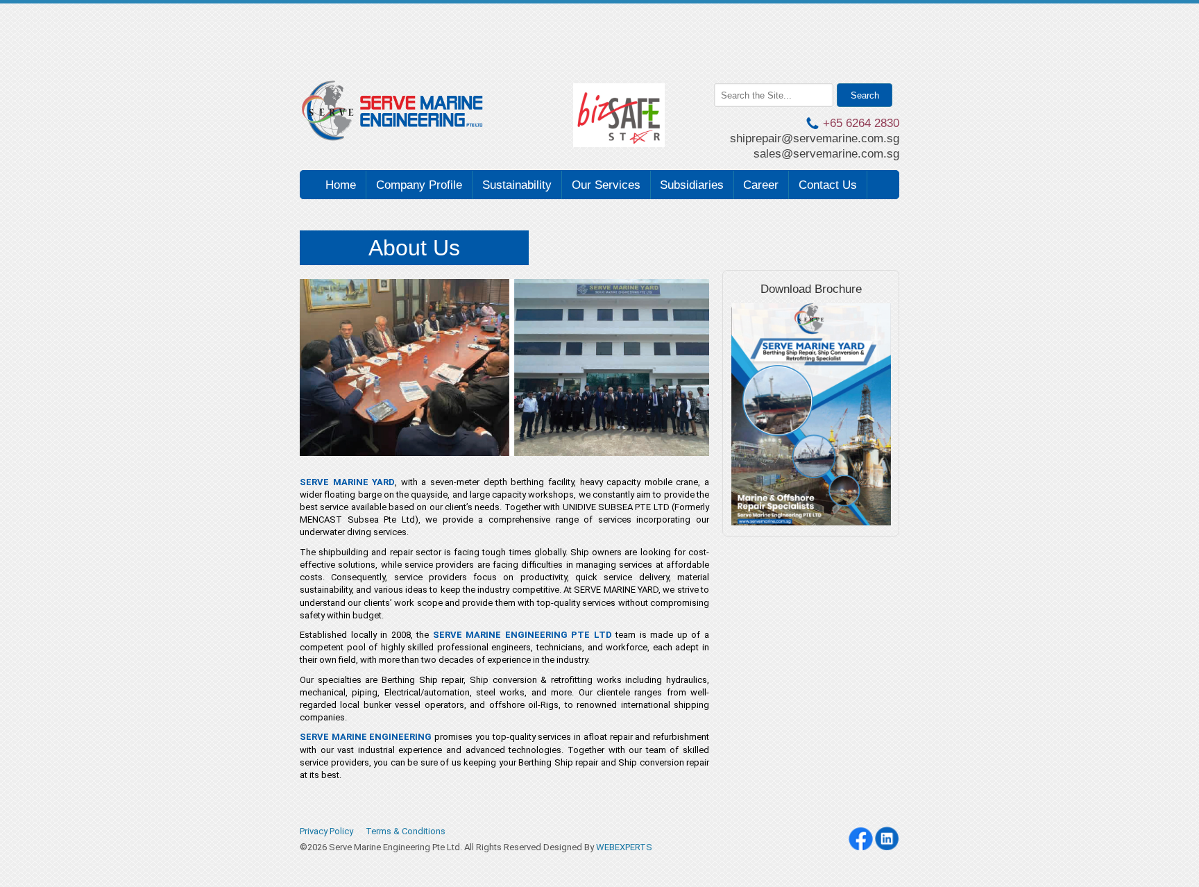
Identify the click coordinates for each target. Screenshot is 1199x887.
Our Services (606, 185)
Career (761, 185)
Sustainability (517, 185)
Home (340, 185)
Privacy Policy (326, 831)
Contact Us (828, 185)
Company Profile (419, 185)
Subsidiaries (692, 185)
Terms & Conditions (405, 831)
